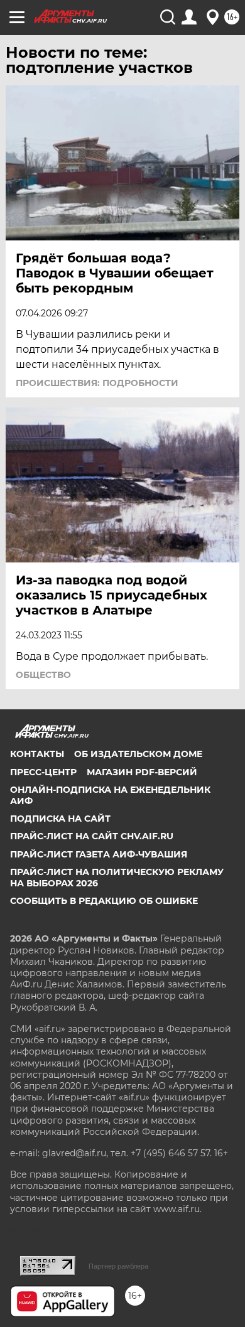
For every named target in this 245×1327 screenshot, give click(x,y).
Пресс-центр (43, 772)
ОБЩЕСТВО (43, 674)
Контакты (37, 754)
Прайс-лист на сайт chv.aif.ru (91, 836)
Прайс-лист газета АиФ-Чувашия (98, 854)
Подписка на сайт (60, 818)
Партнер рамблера (118, 1266)
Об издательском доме (138, 754)
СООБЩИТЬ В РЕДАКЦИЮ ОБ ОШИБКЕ (104, 900)
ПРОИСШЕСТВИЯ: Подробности (97, 383)
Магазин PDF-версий (142, 772)
